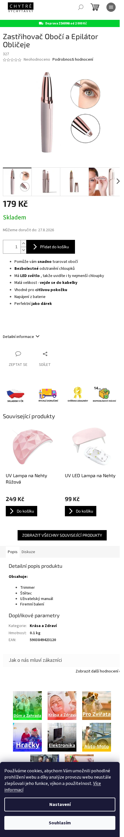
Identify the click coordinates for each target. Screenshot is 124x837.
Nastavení (60, 804)
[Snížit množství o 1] (23, 250)
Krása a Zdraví (43, 626)
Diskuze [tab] (28, 552)
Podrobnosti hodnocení (72, 59)
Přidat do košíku (54, 246)
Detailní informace (18, 337)
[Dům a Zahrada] (27, 705)
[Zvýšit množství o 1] (23, 243)
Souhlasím (60, 823)
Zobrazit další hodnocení (97, 671)
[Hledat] (81, 7)
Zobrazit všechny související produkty (62, 535)
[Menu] (111, 7)
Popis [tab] (13, 552)
